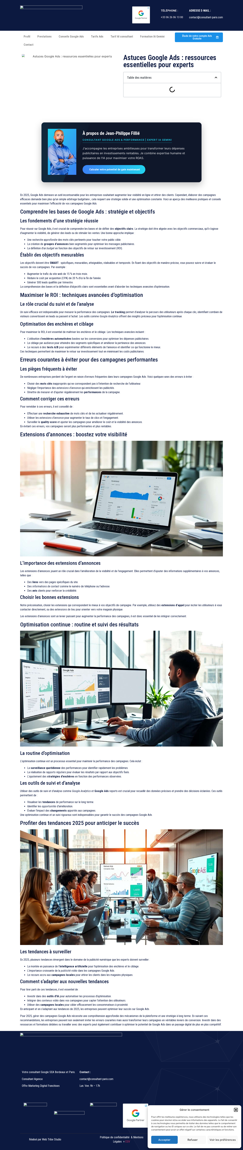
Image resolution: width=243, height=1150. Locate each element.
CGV (127, 1141)
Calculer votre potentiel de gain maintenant (114, 169)
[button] (236, 1110)
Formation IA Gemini (152, 36)
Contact (28, 44)
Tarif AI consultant (121, 36)
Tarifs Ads (97, 36)
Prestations (44, 36)
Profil (27, 36)
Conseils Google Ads (71, 36)
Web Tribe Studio (51, 1139)
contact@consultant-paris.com (97, 1079)
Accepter (164, 1139)
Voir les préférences (223, 1139)
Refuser (192, 1139)
